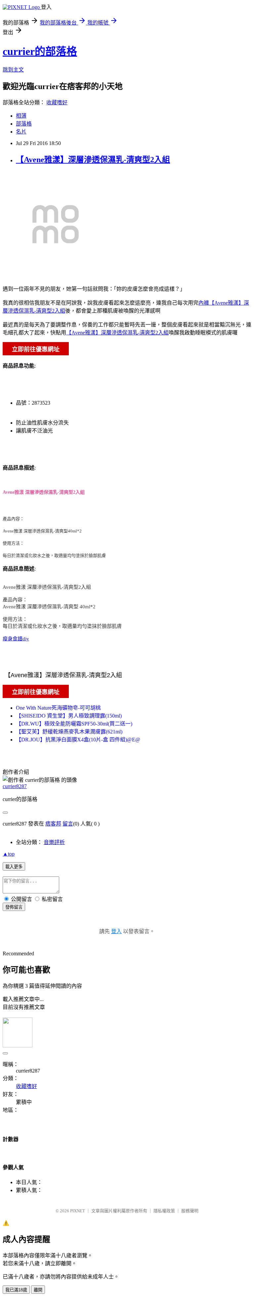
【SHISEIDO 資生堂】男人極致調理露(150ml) (69, 716)
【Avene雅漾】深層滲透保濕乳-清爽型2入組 (93, 159)
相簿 (21, 116)
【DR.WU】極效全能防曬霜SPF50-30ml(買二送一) (74, 724)
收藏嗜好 (56, 102)
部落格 (24, 123)
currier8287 (15, 786)
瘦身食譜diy (16, 638)
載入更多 (13, 866)
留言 (68, 824)
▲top (9, 854)
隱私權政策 (164, 1210)
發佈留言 (13, 907)
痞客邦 (53, 824)
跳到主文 (13, 70)
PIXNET (77, 1210)
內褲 (203, 303)
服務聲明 (189, 1210)
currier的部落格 (40, 51)
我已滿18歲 (16, 1289)
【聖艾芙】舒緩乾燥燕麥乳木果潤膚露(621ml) (69, 731)
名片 (21, 131)
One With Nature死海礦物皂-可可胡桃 (58, 708)
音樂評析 (54, 842)
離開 (38, 1289)
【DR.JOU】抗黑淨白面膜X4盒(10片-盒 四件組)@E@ (78, 739)
